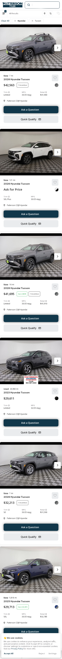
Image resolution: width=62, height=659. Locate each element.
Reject (42, 653)
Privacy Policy (17, 648)
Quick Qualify (29, 119)
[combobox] (42, 5)
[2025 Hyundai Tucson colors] (56, 607)
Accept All (8, 653)
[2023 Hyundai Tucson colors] (56, 398)
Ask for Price (13, 189)
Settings (52, 653)
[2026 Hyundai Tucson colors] (56, 85)
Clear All (5, 20)
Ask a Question (30, 109)
